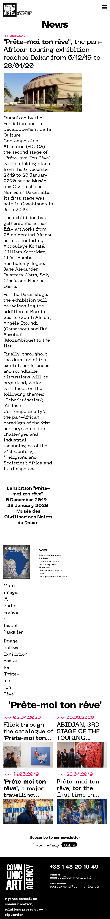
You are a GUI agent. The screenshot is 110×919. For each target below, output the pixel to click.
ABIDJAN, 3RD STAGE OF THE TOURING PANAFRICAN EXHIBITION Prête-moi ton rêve (78, 732)
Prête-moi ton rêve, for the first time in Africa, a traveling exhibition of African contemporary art (78, 789)
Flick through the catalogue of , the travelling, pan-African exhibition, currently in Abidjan (28, 732)
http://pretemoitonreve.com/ (53, 577)
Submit (70, 845)
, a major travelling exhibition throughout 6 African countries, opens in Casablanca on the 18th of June (28, 789)
